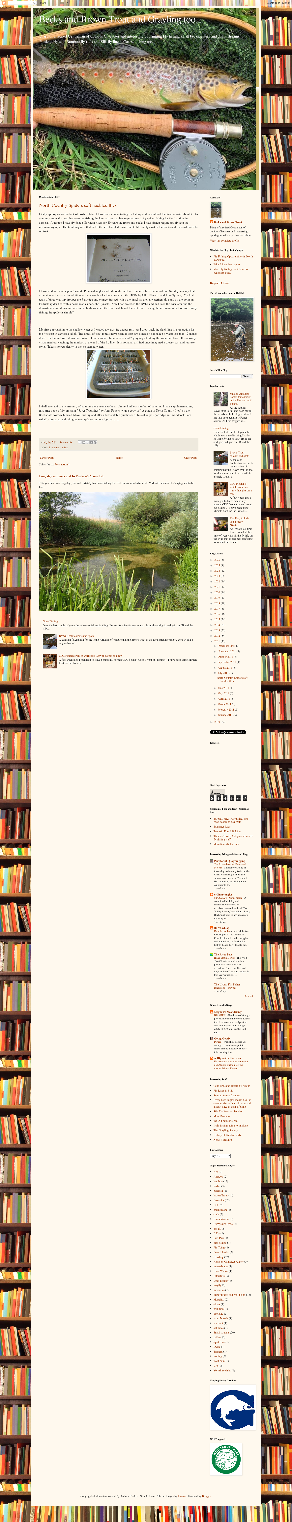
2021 (217, 587)
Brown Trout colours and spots (76, 636)
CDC (216, 1205)
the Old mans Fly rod (226, 1121)
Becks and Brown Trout (228, 222)
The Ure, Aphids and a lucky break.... (239, 521)
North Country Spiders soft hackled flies (78, 205)
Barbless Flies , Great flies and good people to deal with (231, 820)
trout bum (219, 1361)
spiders (64, 447)
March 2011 (225, 704)
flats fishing (220, 1242)
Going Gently (222, 1038)
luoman (182, 1496)
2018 (217, 603)
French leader (221, 1252)
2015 (217, 619)
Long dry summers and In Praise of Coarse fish (71, 476)
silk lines (218, 1328)
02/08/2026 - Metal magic (228, 897)
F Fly (217, 1233)
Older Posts (190, 457)
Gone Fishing (50, 621)
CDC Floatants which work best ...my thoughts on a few (90, 656)
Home (119, 457)
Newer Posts (47, 457)
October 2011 (226, 657)
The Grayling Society (226, 1130)
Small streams (221, 1332)
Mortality (219, 1299)
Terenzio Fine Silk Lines (227, 831)
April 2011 (224, 698)
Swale (217, 1347)
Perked (218, 1041)
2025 (217, 565)
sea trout (218, 1323)
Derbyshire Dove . (224, 1224)
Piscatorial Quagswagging (229, 861)
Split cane (219, 1342)
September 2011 (227, 662)
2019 (217, 598)
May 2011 (224, 693)
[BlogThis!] (84, 442)
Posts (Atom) (62, 464)
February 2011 (226, 709)
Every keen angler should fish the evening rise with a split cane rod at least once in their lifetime (232, 1103)
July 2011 (223, 673)
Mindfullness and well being (229, 1295)
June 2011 (224, 688)
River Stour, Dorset (224, 957)
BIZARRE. (220, 1015)
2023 (217, 576)
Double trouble (222, 931)
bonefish (218, 1190)
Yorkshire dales (222, 1370)
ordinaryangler (223, 894)
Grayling (218, 1257)
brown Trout (221, 1195)
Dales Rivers (221, 1219)
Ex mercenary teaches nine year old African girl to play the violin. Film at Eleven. (231, 1065)
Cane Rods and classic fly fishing (232, 1086)
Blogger (206, 1496)
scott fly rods (221, 1318)
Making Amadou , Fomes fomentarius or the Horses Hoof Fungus (240, 398)
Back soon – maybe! (225, 987)
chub (216, 1214)
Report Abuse (219, 283)
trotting (218, 1356)
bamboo (218, 1181)
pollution (219, 1309)
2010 (217, 722)
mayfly (217, 1285)
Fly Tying (219, 1247)
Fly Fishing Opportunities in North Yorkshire (233, 258)
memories (219, 1290)
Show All (249, 996)
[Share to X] (88, 442)
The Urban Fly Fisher (227, 984)
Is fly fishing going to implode (231, 1125)
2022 (217, 581)
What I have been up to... (228, 264)
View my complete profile (224, 240)
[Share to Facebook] (91, 442)
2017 (217, 608)
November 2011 (227, 651)
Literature (54, 447)
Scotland (218, 1313)
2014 (217, 625)
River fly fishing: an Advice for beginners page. (231, 270)
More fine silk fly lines (226, 844)
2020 (217, 592)
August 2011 (225, 667)
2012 (217, 635)
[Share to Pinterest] (95, 442)
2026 (217, 560)
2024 (217, 570)
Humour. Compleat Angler (229, 1261)
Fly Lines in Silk (223, 1090)
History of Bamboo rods (227, 1135)
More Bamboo (222, 1116)
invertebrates (221, 1266)
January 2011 (225, 715)
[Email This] (80, 442)
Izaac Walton (221, 1271)
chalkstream (220, 1210)
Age (216, 1172)
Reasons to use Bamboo (227, 1095)
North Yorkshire (223, 1139)
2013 (217, 630)
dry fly (217, 1228)
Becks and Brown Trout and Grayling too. (118, 18)
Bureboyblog (221, 928)
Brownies (219, 1200)
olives (217, 1304)
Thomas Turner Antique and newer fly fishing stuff (233, 837)
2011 (217, 641)
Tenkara (218, 1351)
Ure (216, 1365)
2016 (217, 614)
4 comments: (66, 442)
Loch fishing (221, 1280)
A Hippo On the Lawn (227, 1058)
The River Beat (223, 954)
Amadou (218, 1176)
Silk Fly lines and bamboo (228, 1111)
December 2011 (227, 646)
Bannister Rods (222, 826)
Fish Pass (219, 1238)
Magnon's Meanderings (228, 1012)
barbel (217, 1186)
